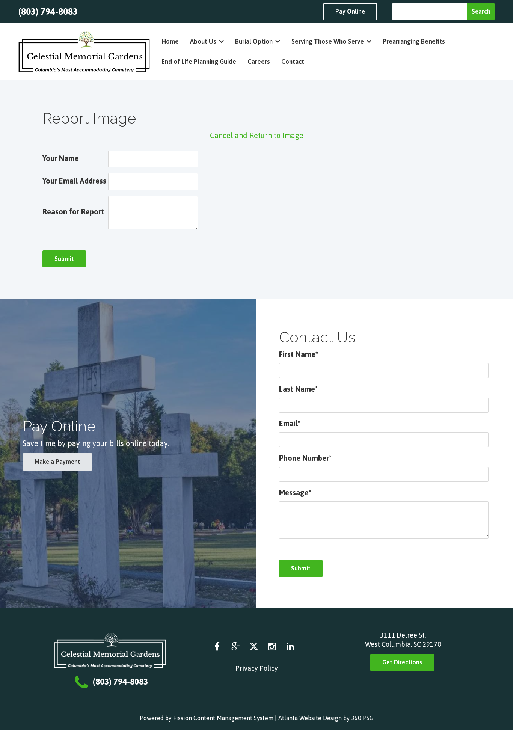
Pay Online (350, 11)
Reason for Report (73, 211)
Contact (292, 61)
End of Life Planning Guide (198, 61)
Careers (258, 61)
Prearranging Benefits (414, 41)
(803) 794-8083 (48, 12)
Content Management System (233, 718)
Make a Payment (57, 461)
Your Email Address (74, 180)
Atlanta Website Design (310, 718)
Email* (289, 423)
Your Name (60, 158)
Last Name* (298, 389)
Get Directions (402, 662)
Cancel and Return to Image (256, 135)
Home (170, 41)
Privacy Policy (256, 668)
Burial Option (254, 41)
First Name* (298, 354)
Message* (295, 492)
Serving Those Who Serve (327, 41)
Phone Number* (305, 458)
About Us (203, 41)
